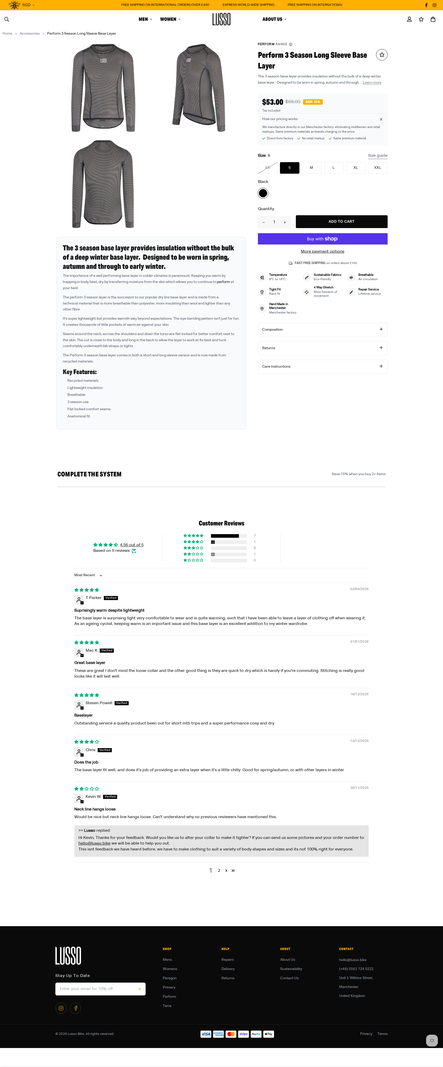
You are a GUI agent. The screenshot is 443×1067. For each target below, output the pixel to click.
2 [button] (219, 871)
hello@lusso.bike (94, 843)
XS (267, 168)
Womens (170, 969)
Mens (167, 960)
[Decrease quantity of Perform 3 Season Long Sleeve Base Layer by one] (263, 222)
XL (356, 168)
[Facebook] (75, 1008)
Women (168, 19)
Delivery (228, 969)
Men (143, 19)
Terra (167, 1006)
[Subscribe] (139, 989)
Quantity (266, 209)
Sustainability (291, 969)
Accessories (30, 33)
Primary (169, 987)
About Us (272, 19)
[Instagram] (61, 1008)
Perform (169, 997)
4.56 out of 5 (132, 545)
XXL (377, 168)
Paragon (170, 978)
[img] (86, 590)
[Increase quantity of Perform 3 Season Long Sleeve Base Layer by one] (284, 222)
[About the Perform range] (291, 44)
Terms (382, 1034)
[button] (432, 19)
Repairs (228, 960)
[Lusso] (221, 19)
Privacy (366, 1034)
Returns (228, 978)
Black (263, 193)
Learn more (372, 82)
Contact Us (289, 978)
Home (7, 33)
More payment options (322, 252)
